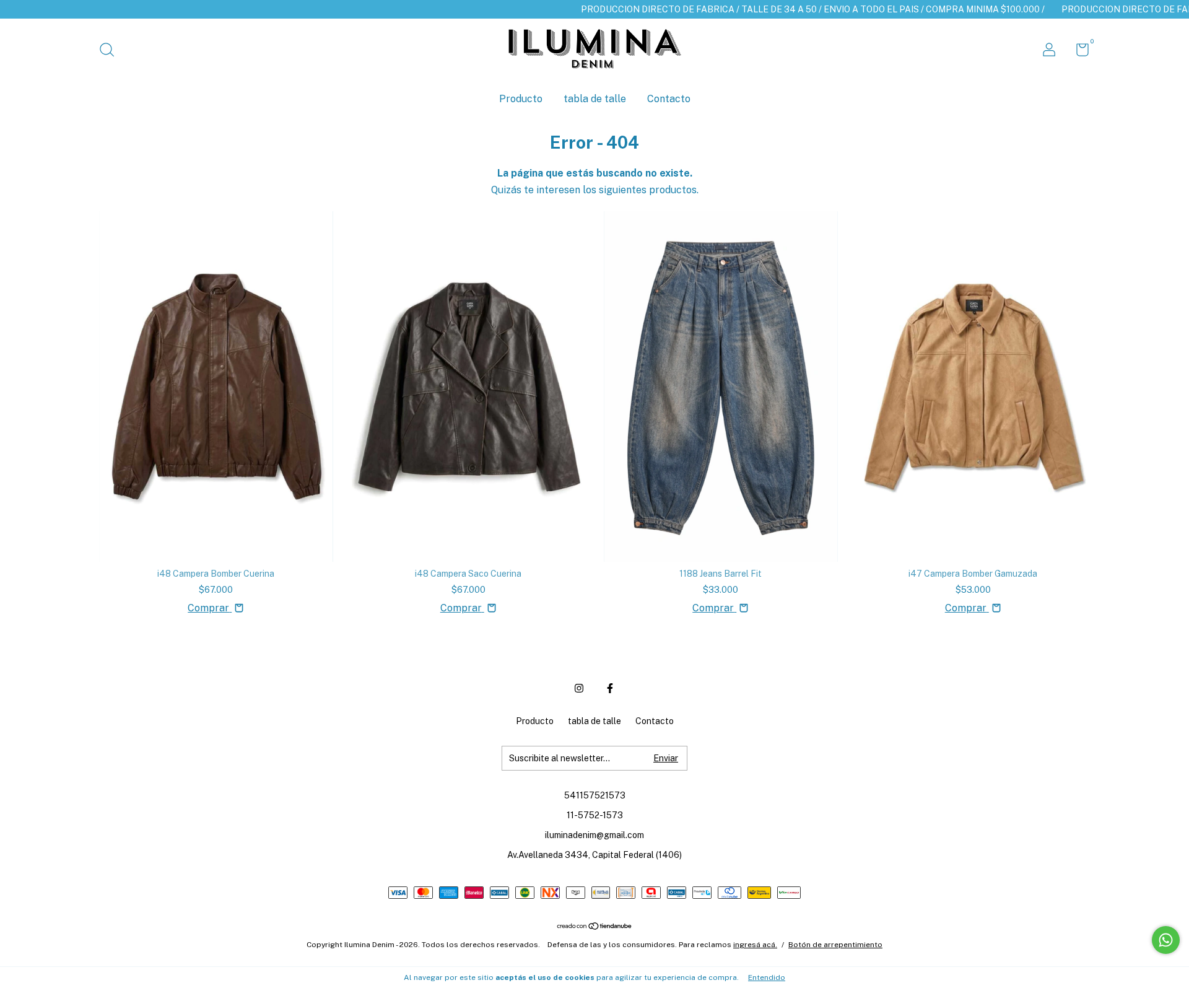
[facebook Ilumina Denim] (610, 688)
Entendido (766, 977)
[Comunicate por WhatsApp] (1166, 940)
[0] (1078, 52)
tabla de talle (595, 99)
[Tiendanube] (595, 927)
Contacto (668, 99)
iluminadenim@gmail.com (594, 835)
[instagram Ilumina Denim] (579, 688)
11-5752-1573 (595, 815)
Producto (520, 99)
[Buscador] (111, 51)
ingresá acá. (755, 944)
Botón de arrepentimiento (835, 944)
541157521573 (594, 795)
